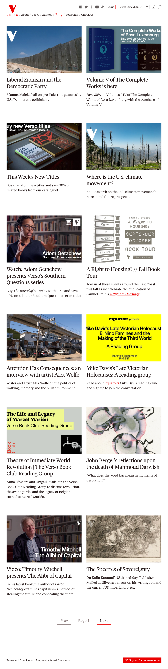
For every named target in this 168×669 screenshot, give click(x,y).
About (25, 14)
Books (35, 14)
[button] (153, 7)
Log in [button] (111, 6)
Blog (58, 14)
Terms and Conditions (20, 660)
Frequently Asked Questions (53, 660)
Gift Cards (87, 14)
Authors (47, 14)
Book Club (71, 14)
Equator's (112, 383)
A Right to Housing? (124, 294)
